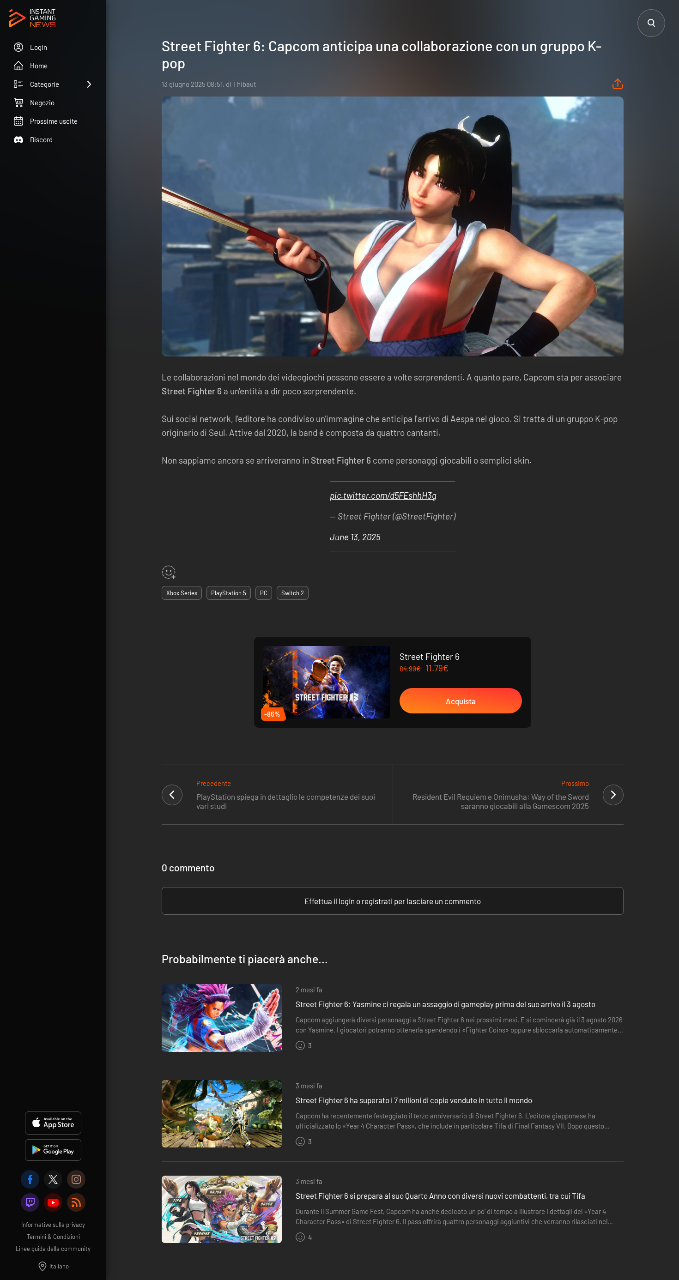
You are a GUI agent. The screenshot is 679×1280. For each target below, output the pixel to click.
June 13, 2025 (355, 536)
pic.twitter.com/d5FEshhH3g (383, 495)
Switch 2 (292, 593)
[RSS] (76, 1202)
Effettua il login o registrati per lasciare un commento (392, 901)
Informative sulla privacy (53, 1224)
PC (263, 593)
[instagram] (76, 1179)
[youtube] (53, 1202)
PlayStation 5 (228, 593)
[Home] (32, 19)
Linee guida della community (53, 1248)
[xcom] (53, 1179)
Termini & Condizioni (53, 1236)
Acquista (461, 701)
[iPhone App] (53, 1123)
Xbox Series (181, 593)
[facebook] (30, 1179)
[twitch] (30, 1202)
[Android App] (53, 1150)
